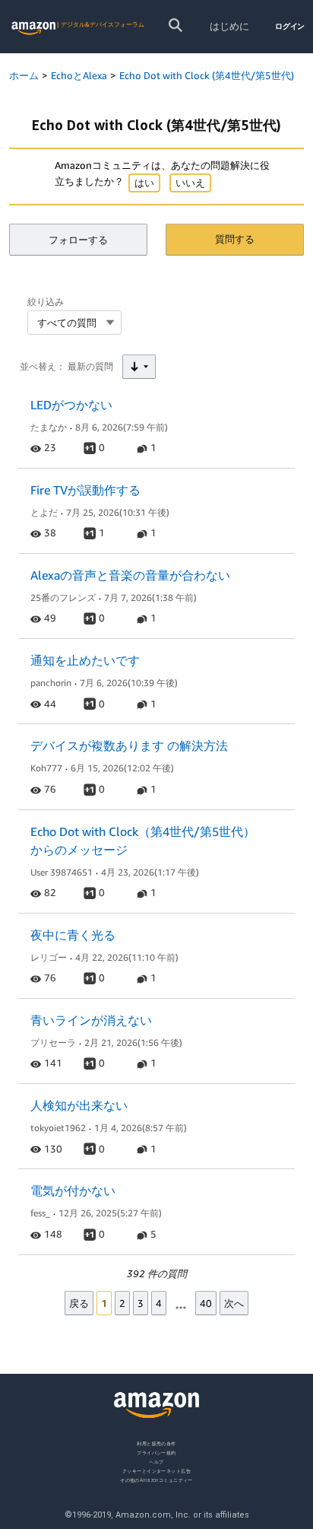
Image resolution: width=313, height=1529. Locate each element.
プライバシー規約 (156, 1452)
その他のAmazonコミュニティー (156, 1479)
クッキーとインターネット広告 (156, 1470)
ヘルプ (156, 1461)
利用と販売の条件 (156, 1443)
